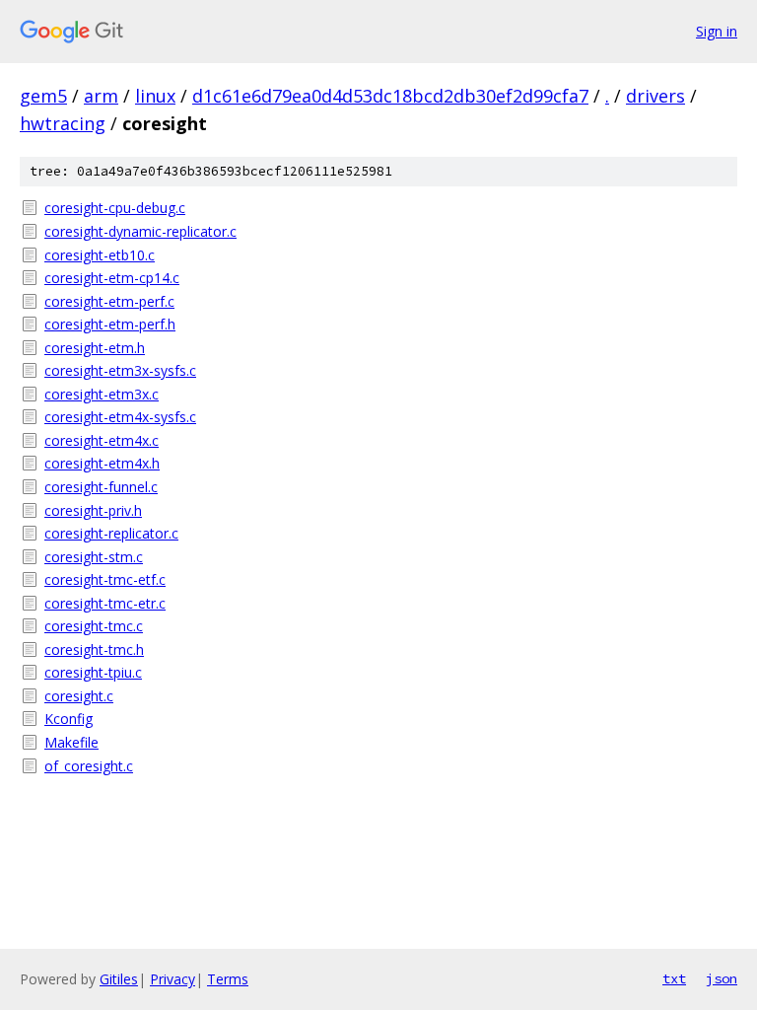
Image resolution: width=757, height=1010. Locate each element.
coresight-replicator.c (111, 533)
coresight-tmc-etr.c (105, 603)
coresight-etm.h (94, 347)
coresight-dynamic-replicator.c (140, 231)
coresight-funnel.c (101, 486)
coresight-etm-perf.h (109, 324)
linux (155, 96)
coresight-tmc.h (94, 649)
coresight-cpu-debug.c (114, 207)
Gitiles (119, 979)
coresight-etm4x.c (101, 440)
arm (101, 96)
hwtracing (62, 123)
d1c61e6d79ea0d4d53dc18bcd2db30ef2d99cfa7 (390, 96)
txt (674, 978)
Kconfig (68, 718)
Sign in (716, 31)
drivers (655, 96)
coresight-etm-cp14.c (111, 277)
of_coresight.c (88, 766)
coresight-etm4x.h (102, 463)
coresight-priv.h (93, 510)
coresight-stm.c (93, 556)
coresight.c (78, 695)
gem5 (43, 96)
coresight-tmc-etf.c (105, 579)
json (721, 978)
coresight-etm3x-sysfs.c (120, 370)
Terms (227, 979)
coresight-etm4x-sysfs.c (120, 416)
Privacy (172, 979)
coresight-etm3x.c (101, 394)
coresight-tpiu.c (93, 672)
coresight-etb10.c (99, 255)
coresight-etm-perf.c (109, 301)
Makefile (71, 742)
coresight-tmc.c (93, 625)
